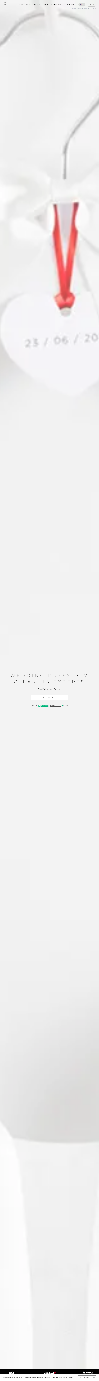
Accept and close (87, 1377)
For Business (56, 4)
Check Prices (49, 697)
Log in (91, 4)
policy (71, 1377)
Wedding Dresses (90, 8)
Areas (46, 4)
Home (74, 8)
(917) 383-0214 (70, 4)
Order (20, 4)
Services (37, 4)
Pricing (28, 4)
